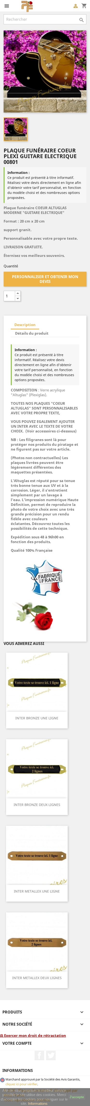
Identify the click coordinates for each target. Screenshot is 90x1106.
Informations (38, 1103)
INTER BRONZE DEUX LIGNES (37, 804)
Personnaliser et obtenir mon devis (45, 279)
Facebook (39, 1055)
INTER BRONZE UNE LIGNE (36, 718)
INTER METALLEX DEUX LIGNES (37, 978)
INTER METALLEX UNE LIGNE (37, 891)
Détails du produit (31, 333)
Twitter (51, 1055)
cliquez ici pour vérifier (21, 1084)
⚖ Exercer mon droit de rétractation (33, 1035)
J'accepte (77, 1097)
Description (25, 324)
